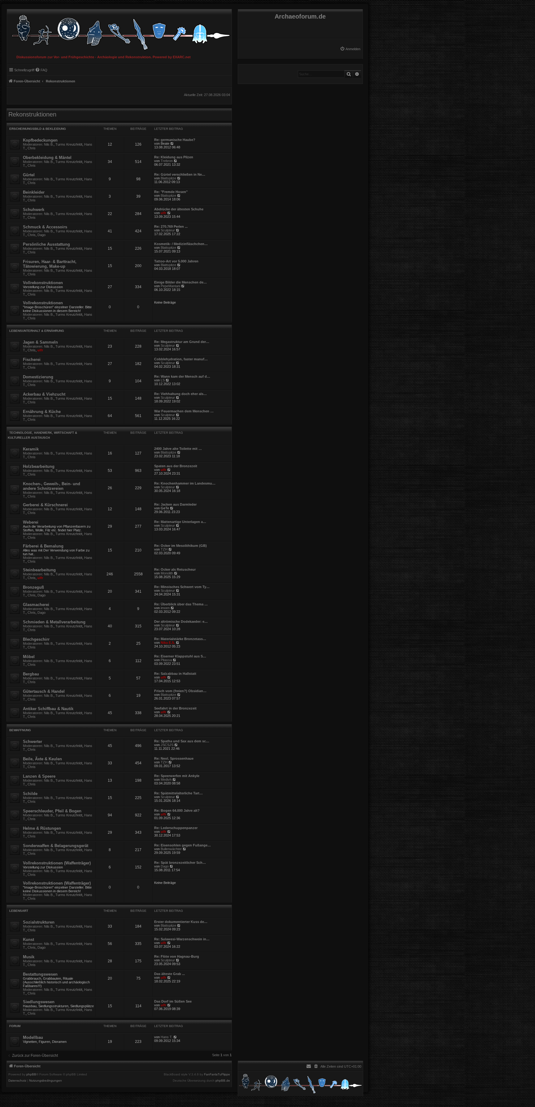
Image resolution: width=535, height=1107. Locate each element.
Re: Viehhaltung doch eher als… (180, 394)
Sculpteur (168, 230)
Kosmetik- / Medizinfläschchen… (181, 244)
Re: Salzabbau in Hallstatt (175, 673)
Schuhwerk (33, 209)
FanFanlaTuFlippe (217, 1074)
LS (163, 380)
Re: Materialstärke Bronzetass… (180, 639)
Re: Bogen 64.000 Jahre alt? (177, 810)
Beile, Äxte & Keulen (42, 759)
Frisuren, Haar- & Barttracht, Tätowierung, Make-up (49, 264)
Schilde (30, 793)
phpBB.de (222, 1080)
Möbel (29, 656)
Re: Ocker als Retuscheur (175, 569)
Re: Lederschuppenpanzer (176, 828)
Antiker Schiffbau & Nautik (48, 708)
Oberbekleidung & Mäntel (47, 157)
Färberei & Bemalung (43, 546)
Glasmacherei (36, 604)
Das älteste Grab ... (169, 974)
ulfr (163, 213)
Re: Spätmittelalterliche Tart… (178, 793)
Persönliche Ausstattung (46, 244)
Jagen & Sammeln (40, 342)
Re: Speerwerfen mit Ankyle (176, 776)
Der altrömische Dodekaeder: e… (181, 621)
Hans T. (166, 1037)
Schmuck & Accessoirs (45, 227)
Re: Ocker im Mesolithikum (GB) (180, 545)
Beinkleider (34, 192)
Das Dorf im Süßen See (173, 1001)
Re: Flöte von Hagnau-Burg (176, 956)
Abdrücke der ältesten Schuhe (178, 209)
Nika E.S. (168, 642)
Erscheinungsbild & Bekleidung (37, 128)
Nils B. (49, 144)
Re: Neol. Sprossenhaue (174, 758)
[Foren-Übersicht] (119, 30)
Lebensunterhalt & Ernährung (36, 330)
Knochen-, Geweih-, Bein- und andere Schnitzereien (51, 486)
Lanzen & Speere (39, 776)
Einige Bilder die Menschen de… (180, 282)
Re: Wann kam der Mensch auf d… (182, 376)
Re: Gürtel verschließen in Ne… (179, 174)
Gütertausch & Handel (44, 691)
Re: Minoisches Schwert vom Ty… (182, 587)
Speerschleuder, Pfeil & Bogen (52, 811)
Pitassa (166, 660)
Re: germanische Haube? (174, 140)
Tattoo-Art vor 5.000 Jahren (176, 261)
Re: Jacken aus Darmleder (175, 504)
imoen (165, 608)
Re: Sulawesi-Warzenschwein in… (182, 939)
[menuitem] (350, 49)
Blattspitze (168, 178)
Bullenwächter (171, 849)
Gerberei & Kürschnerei (45, 505)
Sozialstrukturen (38, 922)
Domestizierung (38, 377)
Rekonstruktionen (32, 114)
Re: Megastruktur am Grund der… (181, 342)
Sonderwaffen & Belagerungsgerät (55, 845)
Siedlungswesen (38, 1001)
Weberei (30, 522)
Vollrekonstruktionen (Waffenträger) (57, 863)
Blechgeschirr (36, 639)
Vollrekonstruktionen (43, 282)
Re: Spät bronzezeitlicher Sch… (180, 862)
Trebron (167, 161)
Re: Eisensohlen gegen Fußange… (182, 845)
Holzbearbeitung (38, 466)
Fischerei (32, 359)
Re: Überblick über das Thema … (181, 604)
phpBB (31, 1074)
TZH (164, 549)
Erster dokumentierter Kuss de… (180, 922)
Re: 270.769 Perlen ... (171, 226)
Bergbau (31, 674)
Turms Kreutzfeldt (68, 144)
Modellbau (33, 1037)
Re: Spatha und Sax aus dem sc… (181, 741)
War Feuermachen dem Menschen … (184, 411)
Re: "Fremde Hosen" (171, 192)
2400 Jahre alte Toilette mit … (178, 448)
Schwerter (32, 741)
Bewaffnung (20, 730)
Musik (28, 957)
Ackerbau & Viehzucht (44, 394)
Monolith (167, 573)
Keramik (31, 449)
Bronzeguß (33, 587)
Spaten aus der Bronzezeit (175, 466)
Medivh (166, 779)
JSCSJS (167, 745)
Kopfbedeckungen (40, 140)
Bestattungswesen (40, 974)
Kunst (28, 939)
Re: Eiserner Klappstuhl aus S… (180, 656)
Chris (32, 148)
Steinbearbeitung (39, 570)
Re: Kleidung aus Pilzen (173, 157)
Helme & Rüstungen (42, 828)
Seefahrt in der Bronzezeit (175, 708)
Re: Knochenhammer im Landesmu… (184, 483)
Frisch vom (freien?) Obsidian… (180, 691)
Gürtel (29, 175)
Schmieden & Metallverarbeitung (54, 622)
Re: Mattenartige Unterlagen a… (180, 522)
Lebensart (18, 910)
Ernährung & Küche (42, 411)
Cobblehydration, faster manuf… (181, 359)
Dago (41, 235)
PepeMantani (170, 286)
